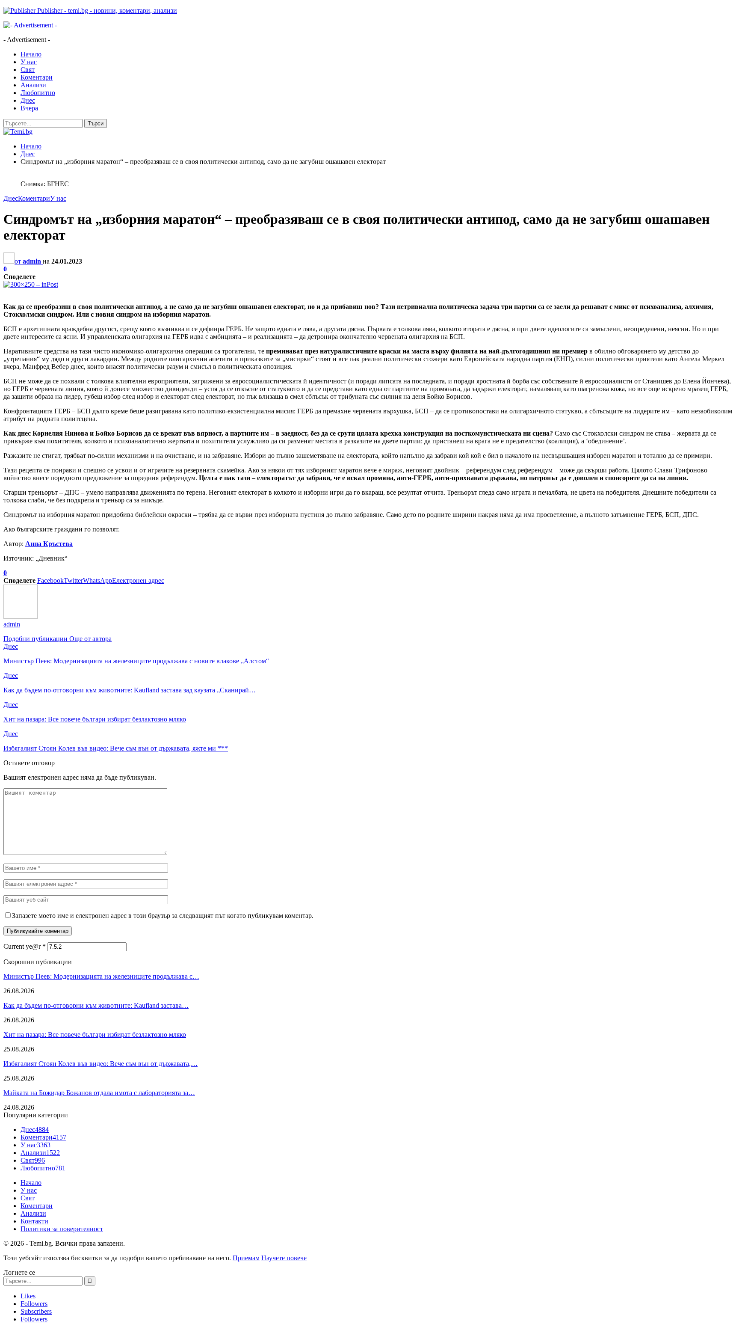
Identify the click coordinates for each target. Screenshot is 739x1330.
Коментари (37, 77)
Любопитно (38, 92)
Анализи (33, 85)
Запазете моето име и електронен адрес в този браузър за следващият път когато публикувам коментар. (162, 915)
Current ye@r (24, 946)
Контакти (34, 1221)
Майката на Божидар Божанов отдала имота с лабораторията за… (99, 1092)
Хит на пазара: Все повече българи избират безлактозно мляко (94, 1034)
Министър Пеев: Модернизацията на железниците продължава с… (101, 976)
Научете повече (284, 1258)
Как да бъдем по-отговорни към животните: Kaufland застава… (96, 1005)
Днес (28, 100)
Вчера (29, 108)
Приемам (246, 1258)
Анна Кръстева (49, 543)
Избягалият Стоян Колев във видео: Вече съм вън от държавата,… (100, 1063)
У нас (29, 61)
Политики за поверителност (62, 1228)
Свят (28, 69)
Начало (31, 54)
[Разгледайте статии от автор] (20, 616)
